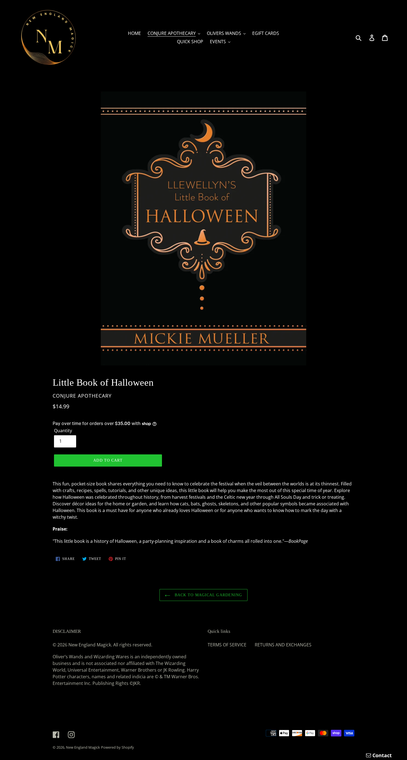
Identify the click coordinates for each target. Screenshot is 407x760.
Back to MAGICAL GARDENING (207, 595)
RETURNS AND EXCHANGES (283, 645)
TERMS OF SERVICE (227, 645)
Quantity (63, 431)
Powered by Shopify (117, 747)
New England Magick (83, 747)
